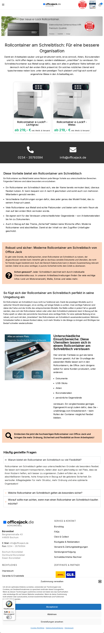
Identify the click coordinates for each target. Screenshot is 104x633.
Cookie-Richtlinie (37, 628)
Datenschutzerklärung (54, 628)
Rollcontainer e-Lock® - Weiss (72, 123)
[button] (100, 581)
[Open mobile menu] (3, 4)
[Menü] (13, 600)
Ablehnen (52, 614)
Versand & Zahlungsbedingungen (71, 546)
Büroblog (59, 526)
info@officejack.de (19, 543)
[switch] (9, 617)
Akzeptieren (52, 607)
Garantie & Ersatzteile (13, 575)
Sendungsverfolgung (65, 551)
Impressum (69, 628)
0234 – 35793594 (16, 546)
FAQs (56, 531)
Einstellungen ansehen (52, 621)
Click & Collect (61, 536)
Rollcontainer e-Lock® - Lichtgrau (32, 123)
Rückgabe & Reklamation (67, 541)
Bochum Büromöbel (12, 551)
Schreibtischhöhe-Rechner (68, 556)
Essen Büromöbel (11, 558)
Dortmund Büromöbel (13, 554)
